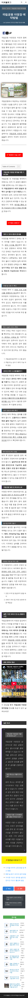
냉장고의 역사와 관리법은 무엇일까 (14, 925)
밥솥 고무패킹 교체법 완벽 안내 (14, 964)
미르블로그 (6, 2)
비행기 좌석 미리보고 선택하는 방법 (13, 903)
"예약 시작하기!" (15, 223)
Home (4, 8)
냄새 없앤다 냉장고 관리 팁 (14, 931)
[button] (21, 2)
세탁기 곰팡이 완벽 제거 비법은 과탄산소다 (14, 951)
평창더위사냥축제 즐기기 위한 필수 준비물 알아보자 (15, 985)
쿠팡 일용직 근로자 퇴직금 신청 (14, 898)
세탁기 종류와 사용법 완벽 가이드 (14, 944)
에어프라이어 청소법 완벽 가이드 (14, 977)
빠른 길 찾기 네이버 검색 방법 (16, 874)
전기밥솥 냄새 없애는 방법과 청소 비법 (14, 957)
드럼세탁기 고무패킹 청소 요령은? (14, 937)
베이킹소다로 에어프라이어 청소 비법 (14, 971)
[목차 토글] (17, 166)
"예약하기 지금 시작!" (14, 155)
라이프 (8, 8)
